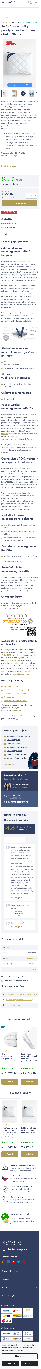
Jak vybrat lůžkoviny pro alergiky (19, 736)
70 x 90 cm (33, 964)
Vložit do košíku (19, 203)
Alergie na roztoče (10, 697)
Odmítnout (10, 1363)
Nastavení (19, 1356)
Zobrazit (10, 1081)
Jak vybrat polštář (13, 740)
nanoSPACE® (31, 958)
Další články (9, 764)
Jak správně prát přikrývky (16, 758)
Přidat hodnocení (14, 840)
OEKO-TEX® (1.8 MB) (14, 1005)
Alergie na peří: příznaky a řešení (15, 701)
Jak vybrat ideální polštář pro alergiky (17, 690)
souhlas (5, 1350)
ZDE (31, 439)
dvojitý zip (33, 969)
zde (17, 719)
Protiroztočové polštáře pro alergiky (16, 981)
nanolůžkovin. (17, 710)
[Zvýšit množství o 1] (35, 195)
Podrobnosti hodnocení (29, 22)
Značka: (8, 227)
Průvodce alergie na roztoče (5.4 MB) (19, 1000)
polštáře (21, 716)
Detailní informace (8, 166)
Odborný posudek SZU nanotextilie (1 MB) (21, 994)
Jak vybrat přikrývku (14, 743)
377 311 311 (14, 795)
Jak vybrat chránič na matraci (17, 747)
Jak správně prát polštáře (16, 754)
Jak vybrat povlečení (14, 751)
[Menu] (36, 3)
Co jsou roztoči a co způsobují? (15, 693)
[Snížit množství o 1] (27, 195)
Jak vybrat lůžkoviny (11, 686)
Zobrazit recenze (24, 1224)
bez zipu (14, 156)
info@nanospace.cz (18, 802)
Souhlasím (29, 1363)
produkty (4, 434)
